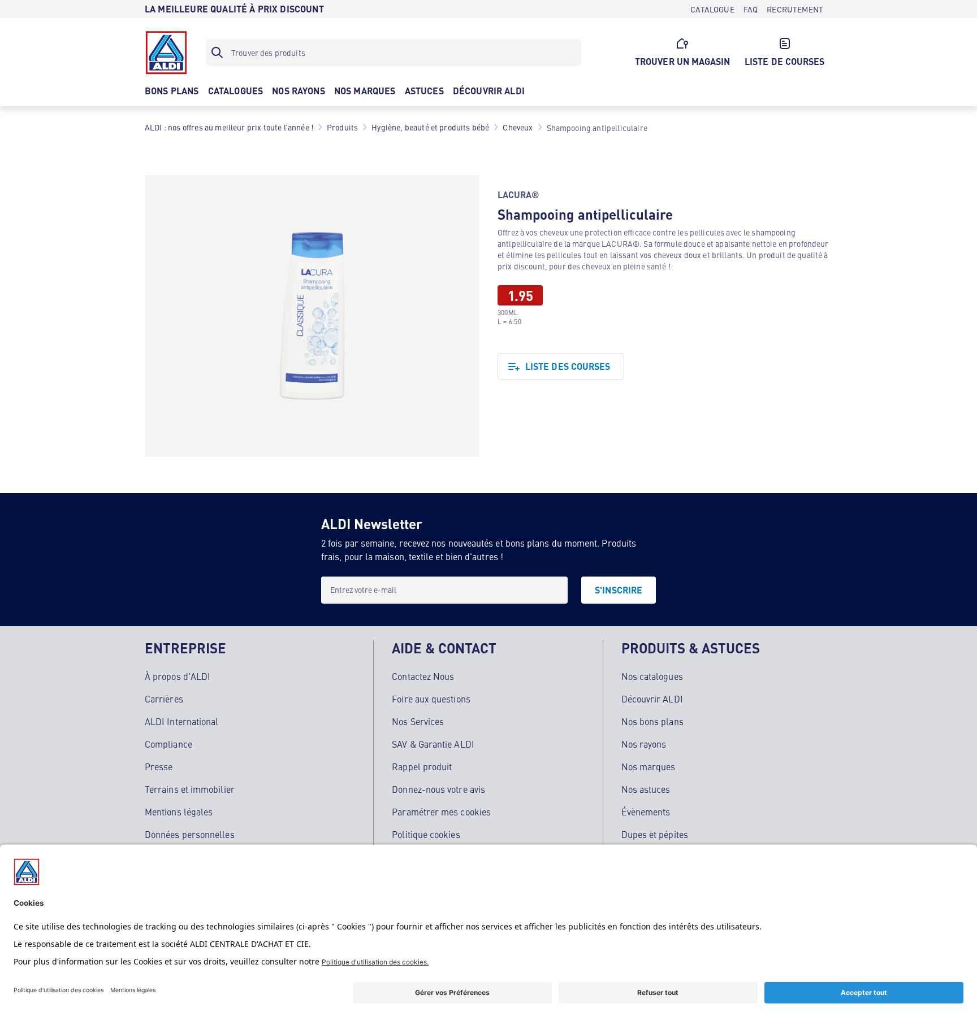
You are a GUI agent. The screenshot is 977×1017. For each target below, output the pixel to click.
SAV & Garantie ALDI (433, 743)
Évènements (646, 811)
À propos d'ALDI (177, 676)
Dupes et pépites (654, 834)
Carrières (164, 698)
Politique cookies (426, 834)
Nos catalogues (652, 676)
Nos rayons (644, 743)
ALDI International (181, 721)
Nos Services (418, 721)
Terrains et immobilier (190, 789)
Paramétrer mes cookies (441, 811)
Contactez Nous (423, 676)
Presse (158, 766)
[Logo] (166, 52)
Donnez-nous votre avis (438, 789)
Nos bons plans (652, 721)
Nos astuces (646, 789)
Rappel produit (422, 766)
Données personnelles (190, 834)
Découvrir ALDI (652, 698)
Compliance (168, 743)
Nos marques (648, 766)
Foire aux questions (431, 698)
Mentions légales (179, 811)
